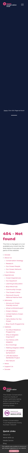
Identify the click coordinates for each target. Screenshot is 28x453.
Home (6, 110)
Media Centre (8, 440)
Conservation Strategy (14, 261)
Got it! (14, 451)
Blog (5, 443)
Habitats (7, 327)
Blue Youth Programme (15, 324)
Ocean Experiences (13, 278)
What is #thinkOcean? (14, 308)
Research (9, 263)
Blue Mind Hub (11, 286)
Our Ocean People (13, 266)
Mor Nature (10, 361)
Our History (10, 272)
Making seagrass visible (15, 348)
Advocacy (8, 300)
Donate (7, 255)
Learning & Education (14, 284)
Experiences (9, 275)
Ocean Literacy (11, 311)
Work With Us (8, 437)
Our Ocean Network (13, 269)
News (6, 363)
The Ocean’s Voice (13, 292)
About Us (8, 258)
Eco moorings (11, 345)
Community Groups (13, 289)
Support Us (8, 366)
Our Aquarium (11, 281)
